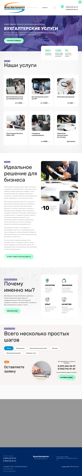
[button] (62, 6)
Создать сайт (65, 466)
